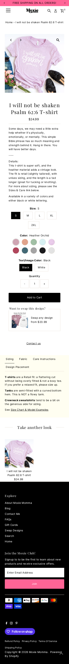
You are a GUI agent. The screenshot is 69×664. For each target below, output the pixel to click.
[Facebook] (6, 623)
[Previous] (11, 40)
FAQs (8, 519)
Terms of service (48, 641)
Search (9, 535)
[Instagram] (11, 623)
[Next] (20, 40)
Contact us (33, 343)
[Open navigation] (8, 11)
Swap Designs (14, 530)
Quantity (34, 276)
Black (25, 267)
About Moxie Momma (18, 502)
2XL (33, 225)
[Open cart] (62, 11)
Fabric (23, 359)
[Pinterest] (17, 623)
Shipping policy (13, 647)
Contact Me (12, 513)
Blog (7, 508)
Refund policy (12, 641)
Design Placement (17, 366)
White (41, 267)
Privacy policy (29, 641)
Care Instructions (44, 359)
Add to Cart (34, 297)
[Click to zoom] (58, 40)
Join (34, 583)
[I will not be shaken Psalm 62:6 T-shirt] (19, 453)
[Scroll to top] (61, 653)
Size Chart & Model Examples (29, 409)
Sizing (9, 359)
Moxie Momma (38, 652)
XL (51, 215)
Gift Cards (11, 524)
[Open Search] (49, 11)
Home (9, 22)
